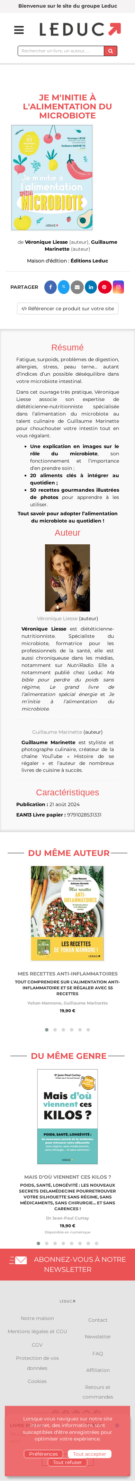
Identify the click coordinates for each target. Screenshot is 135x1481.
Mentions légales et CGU (37, 1331)
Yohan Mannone (44, 1003)
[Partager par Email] (77, 287)
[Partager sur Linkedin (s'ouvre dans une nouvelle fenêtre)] (91, 287)
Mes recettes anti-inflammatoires (68, 974)
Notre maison (37, 1318)
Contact (98, 1320)
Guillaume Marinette (57, 732)
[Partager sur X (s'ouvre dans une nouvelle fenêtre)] (64, 287)
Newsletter (98, 1336)
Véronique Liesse (46, 242)
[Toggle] (14, 30)
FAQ (97, 1353)
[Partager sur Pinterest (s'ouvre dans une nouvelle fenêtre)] (105, 287)
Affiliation (98, 1370)
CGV (37, 1345)
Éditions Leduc (89, 261)
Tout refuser (67, 1462)
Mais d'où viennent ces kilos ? (67, 1177)
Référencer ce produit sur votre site (70, 308)
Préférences (43, 1454)
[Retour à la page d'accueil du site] (79, 30)
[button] (51, 177)
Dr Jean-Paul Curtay (67, 1218)
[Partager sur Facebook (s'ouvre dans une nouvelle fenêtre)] (50, 287)
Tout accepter (89, 1454)
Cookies (37, 1381)
